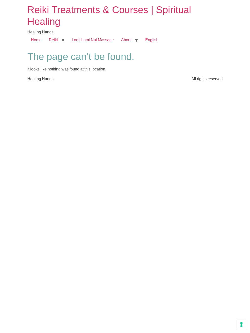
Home (36, 40)
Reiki (53, 40)
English (151, 40)
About (126, 40)
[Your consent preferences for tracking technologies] (241, 324)
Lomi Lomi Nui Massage (93, 40)
